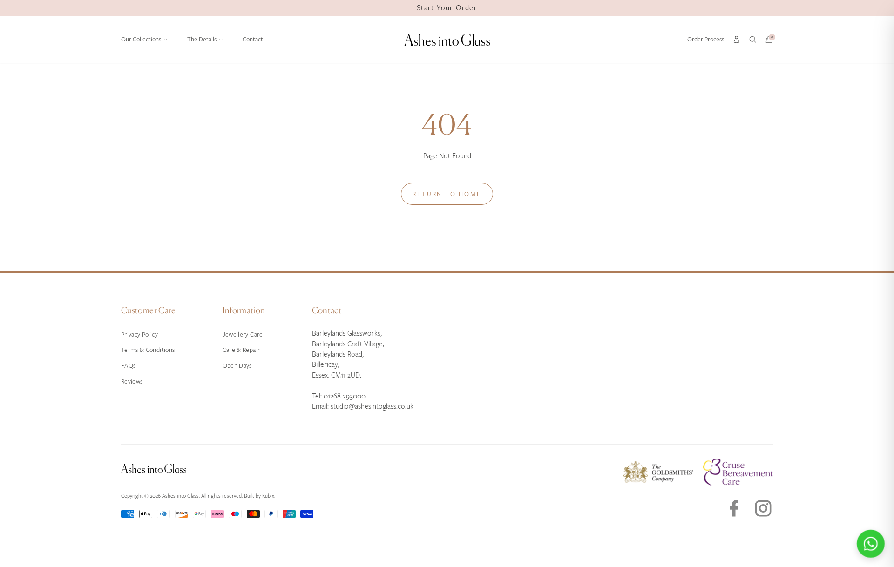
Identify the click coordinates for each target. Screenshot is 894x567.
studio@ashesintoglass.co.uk (372, 406)
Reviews (131, 381)
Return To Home (447, 194)
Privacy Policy (139, 334)
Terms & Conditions (148, 350)
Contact (253, 39)
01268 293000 (345, 396)
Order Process (705, 39)
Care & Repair (241, 350)
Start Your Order (447, 8)
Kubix (268, 496)
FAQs (128, 366)
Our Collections (141, 39)
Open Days (237, 366)
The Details (202, 39)
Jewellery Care (243, 334)
